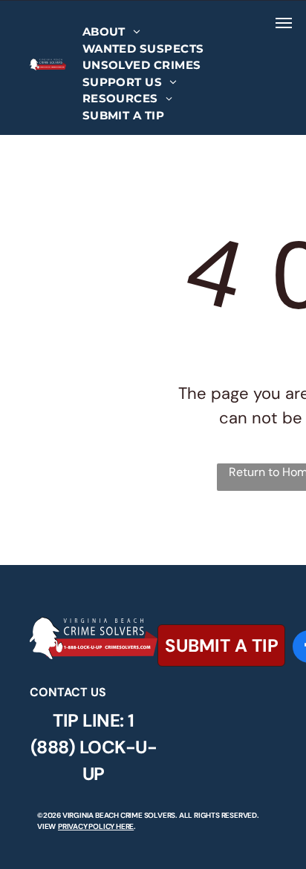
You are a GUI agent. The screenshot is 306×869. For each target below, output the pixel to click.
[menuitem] (111, 32)
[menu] (284, 23)
